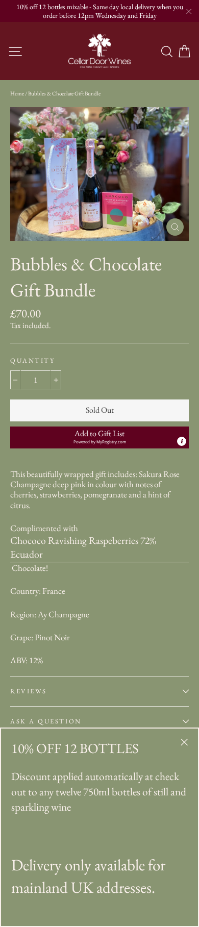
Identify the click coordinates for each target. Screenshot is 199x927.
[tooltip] (181, 441)
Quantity (32, 360)
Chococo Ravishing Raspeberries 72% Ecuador (83, 547)
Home (17, 93)
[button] (99, 437)
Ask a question (46, 721)
